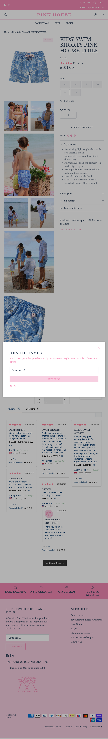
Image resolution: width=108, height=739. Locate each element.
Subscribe (54, 379)
